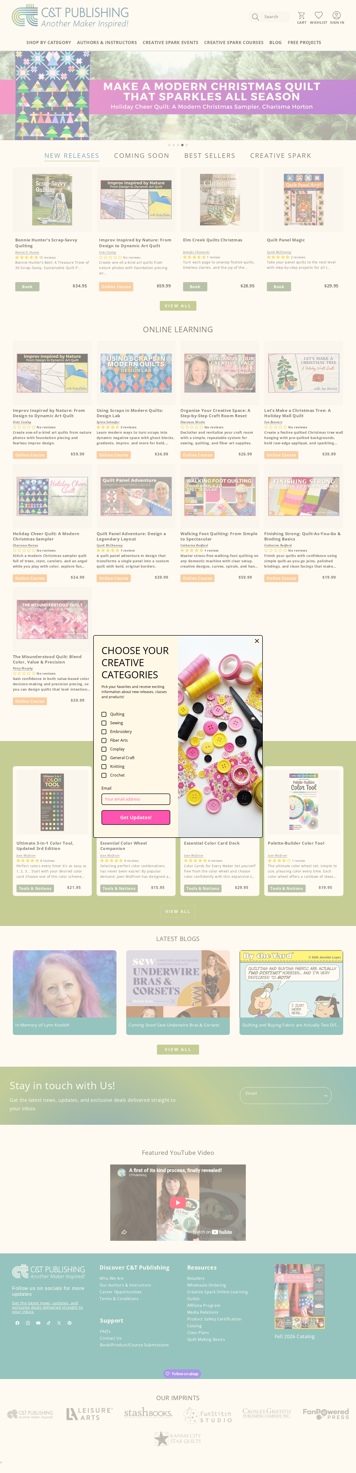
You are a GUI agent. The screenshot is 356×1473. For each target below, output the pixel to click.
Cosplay (117, 749)
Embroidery (121, 731)
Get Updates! (136, 817)
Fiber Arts (119, 740)
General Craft (122, 758)
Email (106, 788)
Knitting (117, 766)
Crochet (117, 775)
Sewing (116, 723)
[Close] (257, 641)
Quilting (117, 714)
